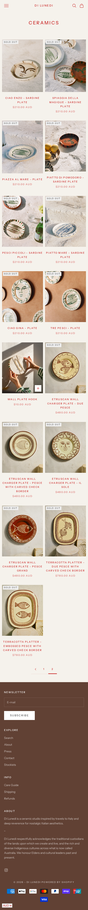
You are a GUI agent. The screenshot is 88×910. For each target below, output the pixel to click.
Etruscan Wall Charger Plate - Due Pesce (65, 403)
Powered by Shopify (58, 882)
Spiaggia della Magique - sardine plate (65, 102)
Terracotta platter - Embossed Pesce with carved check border (22, 646)
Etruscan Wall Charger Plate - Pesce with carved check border (22, 485)
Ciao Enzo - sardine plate (22, 100)
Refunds (9, 798)
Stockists (10, 765)
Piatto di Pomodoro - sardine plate (65, 179)
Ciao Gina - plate (23, 328)
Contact (9, 758)
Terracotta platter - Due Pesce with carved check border (65, 566)
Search (8, 738)
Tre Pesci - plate (66, 328)
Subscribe (19, 715)
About (8, 744)
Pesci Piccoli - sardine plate (22, 254)
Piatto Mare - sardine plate (65, 254)
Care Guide (11, 785)
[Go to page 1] (35, 669)
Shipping (9, 792)
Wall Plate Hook (22, 399)
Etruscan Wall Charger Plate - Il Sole (65, 483)
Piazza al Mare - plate (22, 179)
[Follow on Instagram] (6, 870)
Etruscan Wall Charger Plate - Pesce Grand (22, 566)
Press (7, 751)
